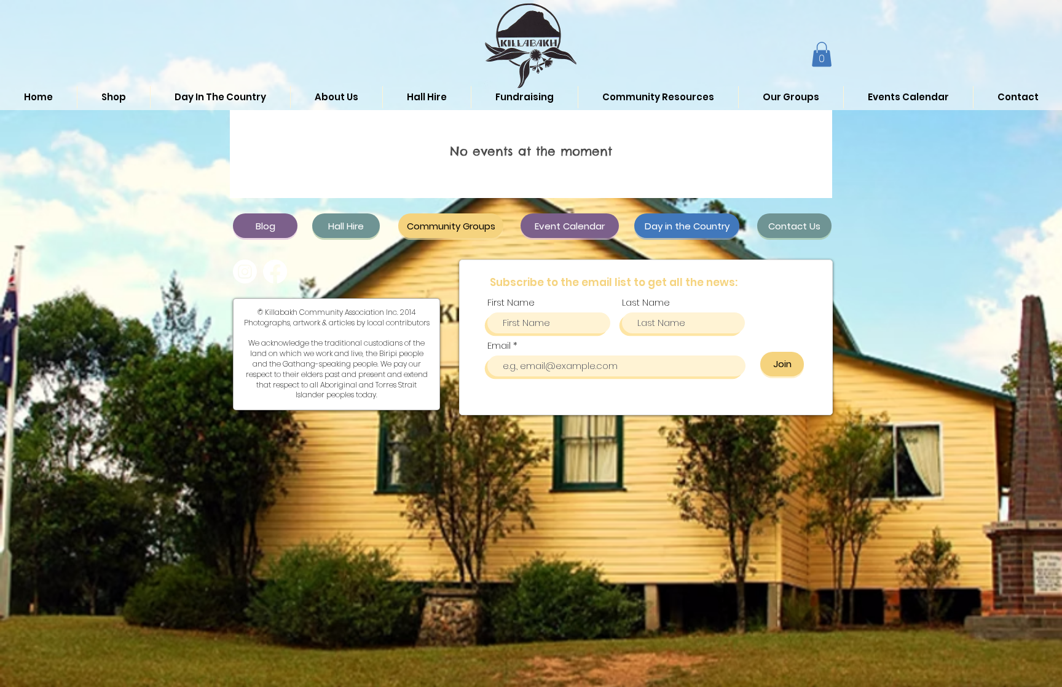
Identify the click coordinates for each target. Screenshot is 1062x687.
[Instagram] (245, 272)
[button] (821, 54)
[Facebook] (275, 272)
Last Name (646, 302)
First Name (511, 302)
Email (500, 345)
